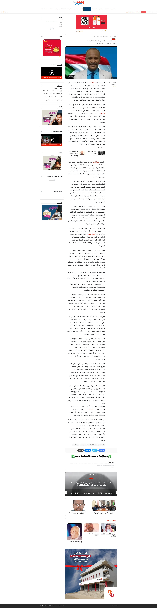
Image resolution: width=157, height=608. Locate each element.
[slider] (53, 77)
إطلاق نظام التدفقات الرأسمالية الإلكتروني (54, 100)
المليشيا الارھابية (93, 445)
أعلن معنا (48, 606)
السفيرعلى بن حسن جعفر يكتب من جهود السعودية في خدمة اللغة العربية (108, 534)
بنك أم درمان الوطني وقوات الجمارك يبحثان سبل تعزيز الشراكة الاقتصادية (128, 12)
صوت (60, 24)
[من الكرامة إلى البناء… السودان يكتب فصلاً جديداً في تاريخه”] (82, 153)
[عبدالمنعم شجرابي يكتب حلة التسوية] (74, 531)
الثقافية (75, 9)
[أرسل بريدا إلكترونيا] (109, 82)
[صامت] (45, 77)
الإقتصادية (94, 9)
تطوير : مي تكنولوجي (114, 606)
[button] (51, 72)
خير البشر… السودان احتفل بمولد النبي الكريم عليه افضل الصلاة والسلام (91, 484)
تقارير (81, 9)
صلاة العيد (96, 162)
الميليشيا (90, 409)
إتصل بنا (44, 606)
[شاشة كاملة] (43, 77)
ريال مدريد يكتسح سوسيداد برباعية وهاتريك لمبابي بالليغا (52, 91)
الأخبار (106, 9)
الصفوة (102, 113)
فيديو (60, 26)
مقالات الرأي (86, 9)
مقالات (110, 36)
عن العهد (58, 606)
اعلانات (51, 9)
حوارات (68, 9)
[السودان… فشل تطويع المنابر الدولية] (101, 153)
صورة (60, 22)
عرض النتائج (52, 30)
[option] (91, 484)
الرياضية (100, 9)
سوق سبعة (91, 234)
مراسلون (57, 9)
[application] (51, 73)
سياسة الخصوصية (53, 606)
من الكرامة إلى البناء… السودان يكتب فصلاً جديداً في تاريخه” (73, 153)
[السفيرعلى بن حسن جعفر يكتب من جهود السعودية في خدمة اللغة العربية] (108, 527)
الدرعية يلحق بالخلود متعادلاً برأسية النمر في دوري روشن (52, 94)
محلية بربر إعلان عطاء (58, 88)
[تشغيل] (60, 77)
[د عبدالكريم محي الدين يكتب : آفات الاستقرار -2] (91, 527)
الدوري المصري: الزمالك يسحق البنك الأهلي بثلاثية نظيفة (52, 97)
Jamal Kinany (112, 82)
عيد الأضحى (93, 82)
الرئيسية (112, 9)
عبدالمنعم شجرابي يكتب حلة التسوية (76, 542)
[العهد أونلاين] (78, 2)
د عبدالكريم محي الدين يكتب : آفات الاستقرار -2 (91, 533)
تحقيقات (63, 9)
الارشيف (45, 9)
